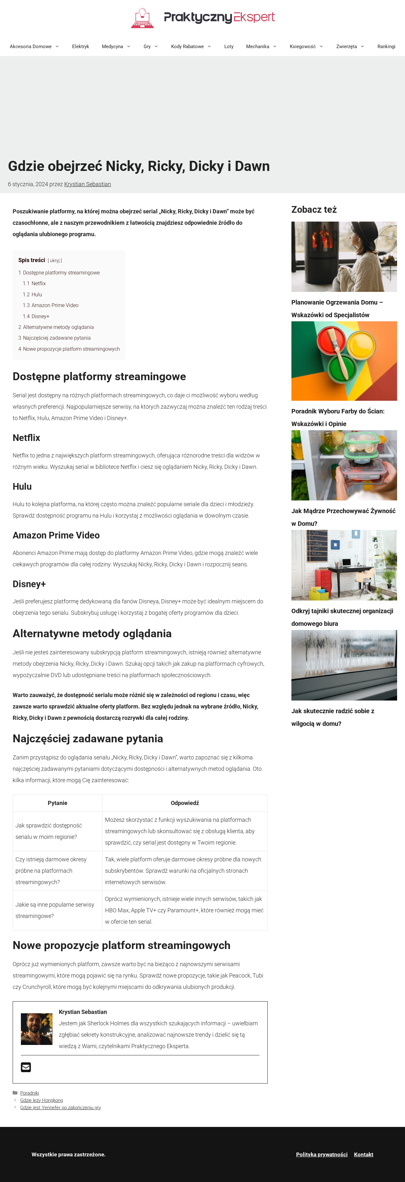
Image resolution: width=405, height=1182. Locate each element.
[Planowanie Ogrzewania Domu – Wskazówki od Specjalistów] (344, 259)
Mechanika (257, 46)
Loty (229, 46)
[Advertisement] (202, 106)
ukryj (54, 260)
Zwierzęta (346, 46)
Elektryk (80, 46)
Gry (147, 46)
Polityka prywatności (322, 1154)
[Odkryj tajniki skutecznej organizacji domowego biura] (344, 567)
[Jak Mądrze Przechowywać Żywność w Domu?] (344, 467)
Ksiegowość (303, 46)
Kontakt (363, 1154)
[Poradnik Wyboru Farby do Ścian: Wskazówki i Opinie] (344, 363)
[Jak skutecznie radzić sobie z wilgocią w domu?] (344, 667)
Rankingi (386, 46)
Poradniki (29, 1093)
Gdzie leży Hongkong (41, 1100)
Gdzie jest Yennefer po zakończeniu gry (60, 1107)
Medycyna (112, 46)
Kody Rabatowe (187, 46)
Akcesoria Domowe (31, 46)
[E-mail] (26, 1069)
